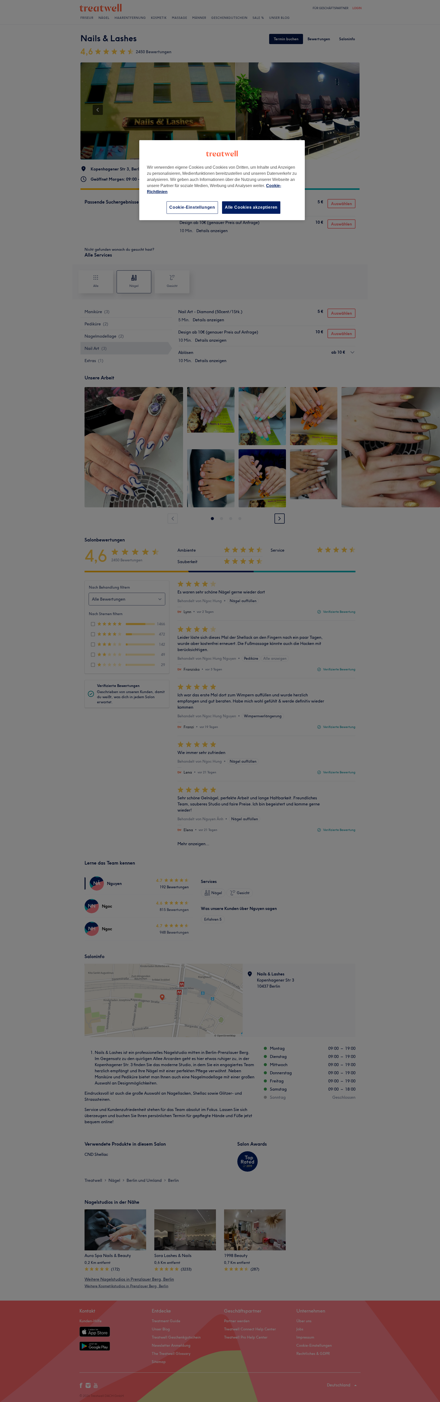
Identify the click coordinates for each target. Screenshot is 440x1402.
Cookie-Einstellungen (192, 207)
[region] (222, 180)
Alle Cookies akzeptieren (251, 207)
